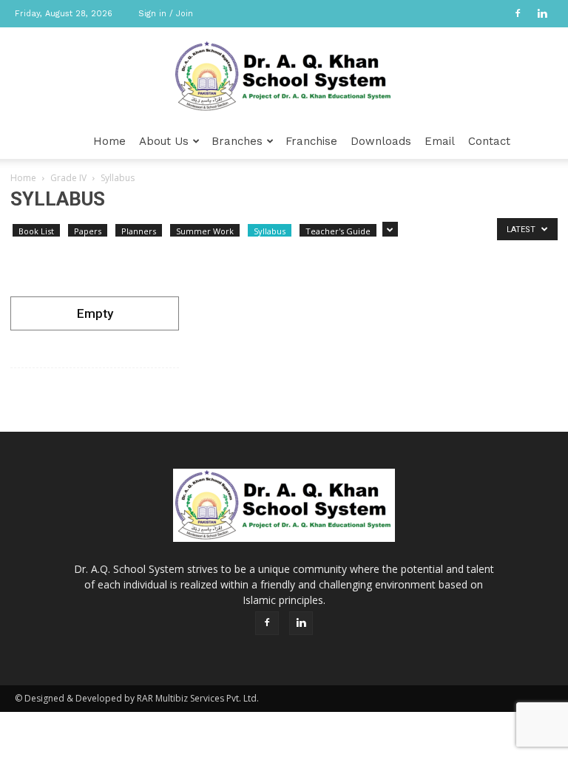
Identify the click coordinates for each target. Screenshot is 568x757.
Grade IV (68, 178)
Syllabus (269, 231)
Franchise (311, 141)
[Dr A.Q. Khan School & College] (284, 76)
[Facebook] (518, 13)
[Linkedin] (542, 13)
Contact (489, 141)
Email (440, 141)
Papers (87, 231)
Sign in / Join (165, 13)
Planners (138, 231)
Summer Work (205, 231)
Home (109, 141)
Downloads (381, 141)
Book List (36, 231)
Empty (95, 313)
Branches (237, 141)
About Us (164, 141)
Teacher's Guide (338, 231)
